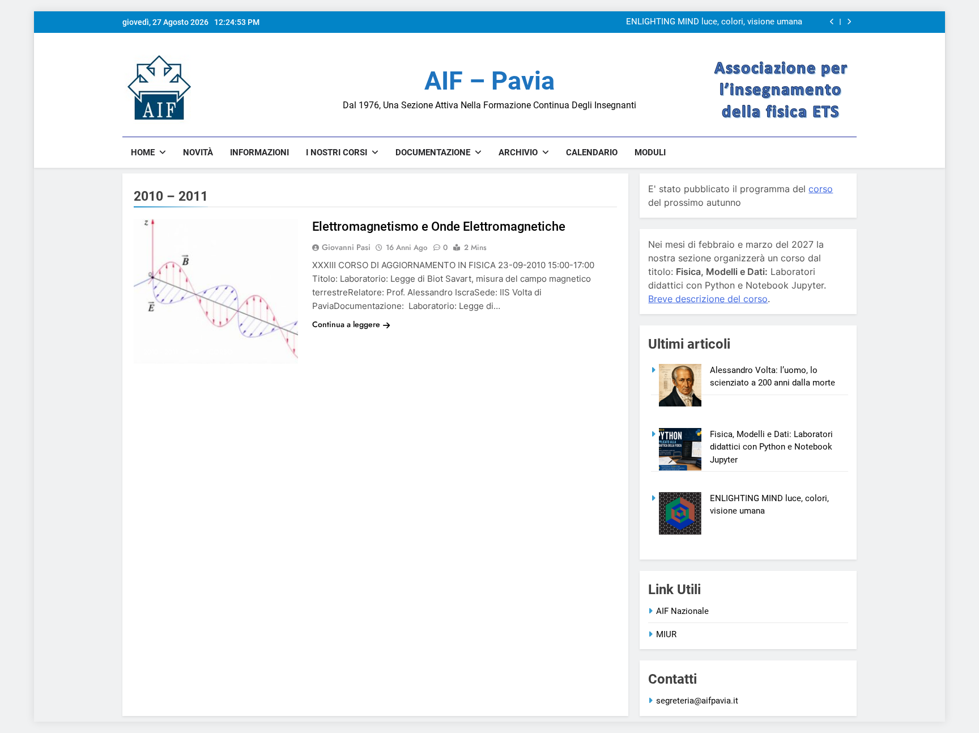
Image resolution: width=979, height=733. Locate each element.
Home (143, 152)
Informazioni (259, 152)
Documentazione (432, 152)
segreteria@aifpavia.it (697, 701)
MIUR (666, 634)
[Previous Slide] (832, 22)
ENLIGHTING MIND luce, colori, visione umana (714, 22)
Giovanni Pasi (346, 247)
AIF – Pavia (489, 81)
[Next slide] (849, 22)
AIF (193, 352)
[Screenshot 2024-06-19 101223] (156, 121)
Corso (221, 352)
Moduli (650, 152)
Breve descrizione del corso (708, 298)
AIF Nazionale (682, 611)
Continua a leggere (346, 324)
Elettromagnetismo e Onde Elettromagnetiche (438, 226)
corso (820, 188)
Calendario (592, 152)
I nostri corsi (336, 152)
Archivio (518, 152)
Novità (198, 152)
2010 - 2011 (160, 352)
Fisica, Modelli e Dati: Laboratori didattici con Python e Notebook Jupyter (771, 447)
